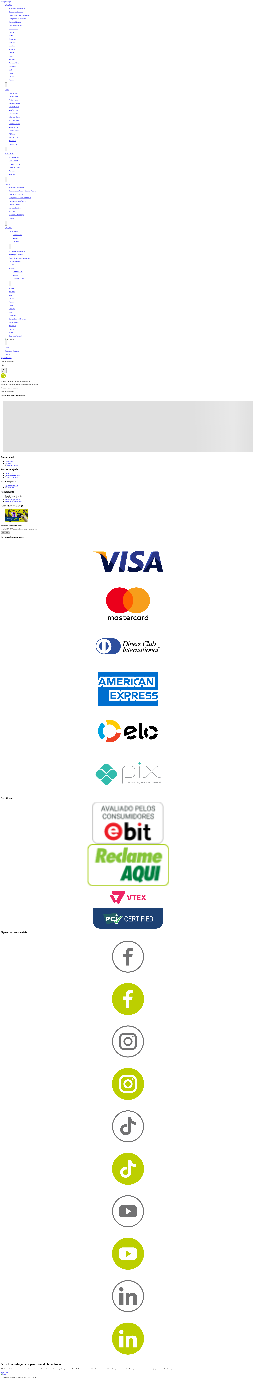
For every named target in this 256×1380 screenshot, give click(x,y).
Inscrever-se (5, 532)
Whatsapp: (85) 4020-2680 (13, 501)
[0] (4, 370)
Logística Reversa (12, 477)
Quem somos (9, 461)
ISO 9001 (8, 463)
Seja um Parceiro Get (11, 486)
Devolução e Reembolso (12, 475)
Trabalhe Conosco (12, 465)
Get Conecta (10, 487)
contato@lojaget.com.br (12, 499)
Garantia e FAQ (10, 473)
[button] (128, 361)
